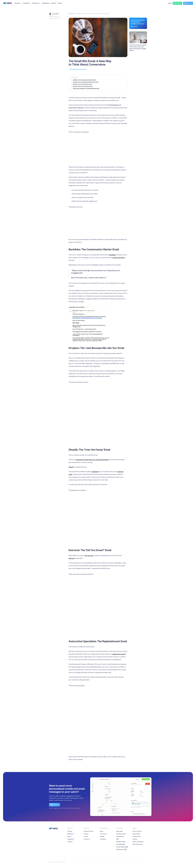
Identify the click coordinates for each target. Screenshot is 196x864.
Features (69, 831)
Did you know (89, 556)
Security (135, 839)
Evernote (72, 558)
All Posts (71, 13)
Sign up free (188, 3)
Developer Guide (121, 834)
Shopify (71, 467)
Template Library (121, 841)
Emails (69, 836)
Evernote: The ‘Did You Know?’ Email (82, 86)
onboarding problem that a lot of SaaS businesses (92, 460)
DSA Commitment (138, 844)
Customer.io (103, 834)
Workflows (70, 834)
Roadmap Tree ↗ (121, 849)
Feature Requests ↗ (122, 847)
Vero (57, 796)
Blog (117, 839)
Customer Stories (88, 831)
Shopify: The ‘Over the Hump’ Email (82, 84)
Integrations (45, 3)
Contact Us (87, 839)
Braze (101, 831)
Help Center (119, 831)
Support (53, 3)
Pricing (60, 3)
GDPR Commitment (138, 841)
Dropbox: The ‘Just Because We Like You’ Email (85, 82)
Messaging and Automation (78, 69)
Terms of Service (137, 831)
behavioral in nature (119, 654)
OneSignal (103, 839)
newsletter (95, 472)
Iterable (102, 836)
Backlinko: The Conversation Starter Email (84, 80)
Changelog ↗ (120, 844)
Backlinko (112, 255)
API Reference (120, 836)
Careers (86, 836)
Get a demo (177, 3)
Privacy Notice (136, 836)
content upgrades (118, 258)
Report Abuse (136, 834)
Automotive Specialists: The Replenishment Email (86, 88)
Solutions (70, 841)
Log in (170, 3)
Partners (86, 834)
